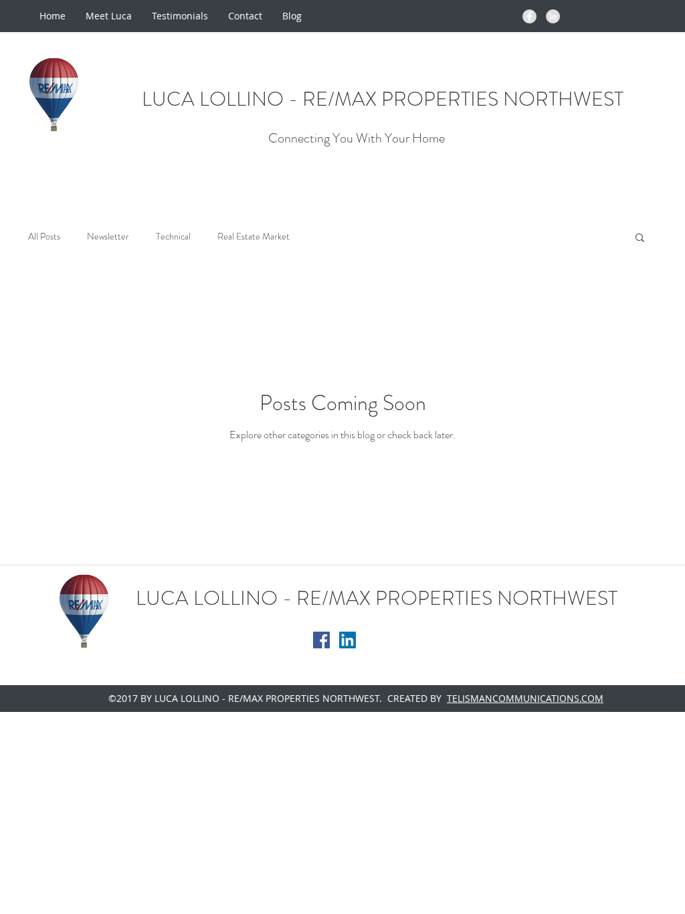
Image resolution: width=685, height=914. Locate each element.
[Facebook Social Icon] (321, 640)
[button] (639, 239)
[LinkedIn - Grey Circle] (553, 16)
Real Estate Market (253, 236)
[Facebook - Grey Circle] (529, 16)
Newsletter (108, 236)
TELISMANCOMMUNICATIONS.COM (525, 698)
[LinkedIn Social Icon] (347, 640)
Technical (173, 236)
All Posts (44, 236)
